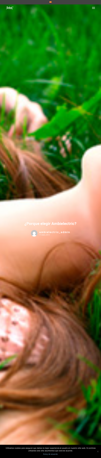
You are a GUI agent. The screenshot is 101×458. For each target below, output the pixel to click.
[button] (93, 7)
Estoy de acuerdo (50, 454)
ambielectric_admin (54, 232)
